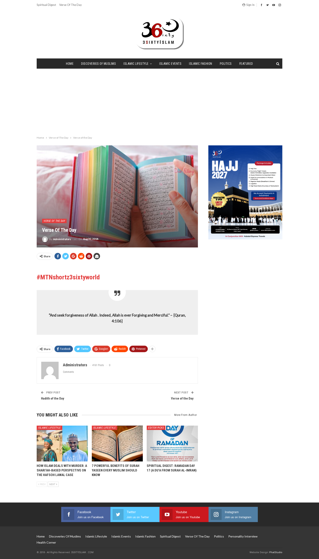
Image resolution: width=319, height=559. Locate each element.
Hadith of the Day (52, 398)
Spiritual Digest (46, 5)
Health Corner (46, 542)
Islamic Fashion (200, 63)
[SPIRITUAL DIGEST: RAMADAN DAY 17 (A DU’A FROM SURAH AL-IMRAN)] (172, 443)
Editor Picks (156, 427)
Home (70, 63)
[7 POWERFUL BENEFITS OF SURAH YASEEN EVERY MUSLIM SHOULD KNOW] (117, 443)
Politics (226, 63)
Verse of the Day (182, 398)
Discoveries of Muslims (98, 63)
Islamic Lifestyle (136, 63)
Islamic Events (170, 63)
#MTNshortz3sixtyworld (68, 277)
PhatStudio (275, 552)
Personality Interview (243, 536)
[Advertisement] (159, 101)
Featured (246, 63)
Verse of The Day (70, 5)
